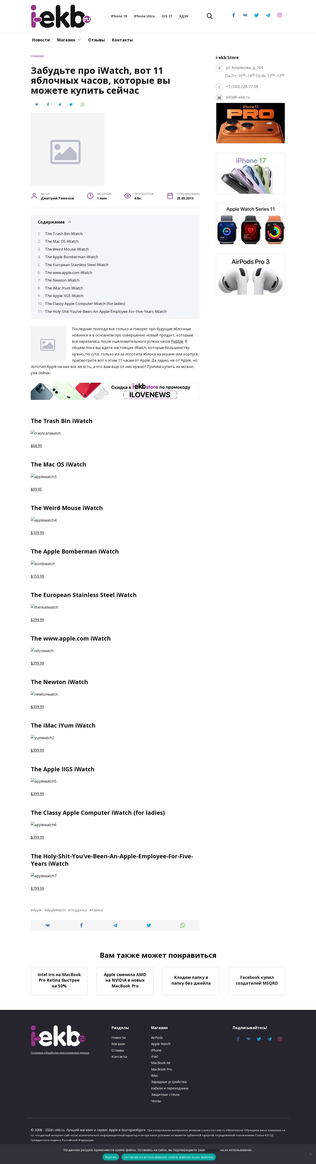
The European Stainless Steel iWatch (76, 264)
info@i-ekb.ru (238, 97)
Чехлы (156, 1101)
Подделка (79, 910)
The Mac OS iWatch (61, 241)
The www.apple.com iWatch (68, 272)
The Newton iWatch (62, 280)
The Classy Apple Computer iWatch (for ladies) (85, 303)
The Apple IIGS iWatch (64, 295)
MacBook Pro (161, 1069)
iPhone (156, 1050)
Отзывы (96, 40)
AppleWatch (56, 910)
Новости (41, 40)
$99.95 (36, 489)
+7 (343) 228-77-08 (242, 86)
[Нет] (310, 1154)
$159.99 (37, 576)
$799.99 (37, 888)
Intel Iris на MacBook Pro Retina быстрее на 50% (59, 980)
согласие (212, 1150)
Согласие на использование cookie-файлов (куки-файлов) (169, 1157)
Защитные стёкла (165, 1094)
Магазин (66, 40)
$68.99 (36, 445)
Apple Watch (160, 1044)
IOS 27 (167, 16)
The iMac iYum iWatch (64, 288)
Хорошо (111, 1157)
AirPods (157, 1037)
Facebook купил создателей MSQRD (257, 980)
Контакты (122, 40)
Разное (97, 910)
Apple (37, 910)
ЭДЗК (183, 16)
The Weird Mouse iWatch (67, 249)
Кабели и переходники (169, 1088)
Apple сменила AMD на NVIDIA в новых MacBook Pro (125, 980)
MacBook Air (160, 1063)
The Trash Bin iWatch (64, 233)
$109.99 (37, 532)
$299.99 (37, 619)
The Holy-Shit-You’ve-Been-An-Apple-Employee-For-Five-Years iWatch (106, 311)
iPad (154, 1056)
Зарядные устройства (169, 1082)
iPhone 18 (119, 16)
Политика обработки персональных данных (60, 1052)
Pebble (177, 341)
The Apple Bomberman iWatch (71, 256)
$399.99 (37, 663)
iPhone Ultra (144, 16)
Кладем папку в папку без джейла (191, 980)
